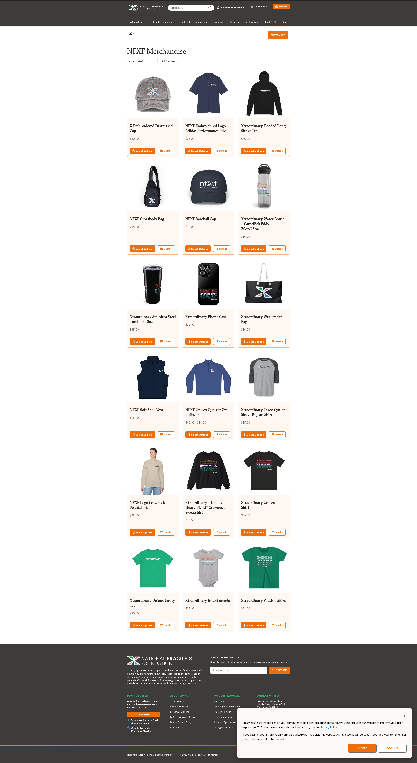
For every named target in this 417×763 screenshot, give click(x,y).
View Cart (278, 35)
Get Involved (251, 22)
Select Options (143, 151)
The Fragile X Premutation (193, 22)
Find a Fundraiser (179, 706)
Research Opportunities (225, 722)
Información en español (232, 7)
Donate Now (144, 714)
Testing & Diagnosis (223, 727)
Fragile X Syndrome (163, 22)
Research (234, 22)
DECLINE (392, 748)
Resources (218, 22)
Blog (284, 22)
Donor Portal (177, 727)
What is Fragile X (138, 22)
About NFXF (270, 22)
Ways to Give (177, 701)
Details (167, 150)
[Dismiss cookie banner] (405, 715)
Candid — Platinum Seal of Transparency (144, 721)
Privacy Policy (329, 727)
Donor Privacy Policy (181, 722)
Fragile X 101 (219, 701)
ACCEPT (362, 748)
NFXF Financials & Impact (183, 717)
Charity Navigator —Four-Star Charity (142, 729)
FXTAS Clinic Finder (223, 717)
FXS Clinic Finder (222, 711)
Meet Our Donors (179, 711)
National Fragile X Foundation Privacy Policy (149, 754)
